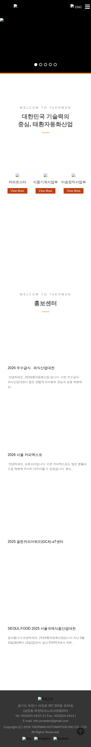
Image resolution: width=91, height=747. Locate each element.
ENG (78, 7)
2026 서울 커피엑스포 (25, 455)
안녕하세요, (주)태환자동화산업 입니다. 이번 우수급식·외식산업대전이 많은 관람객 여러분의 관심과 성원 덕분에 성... (45, 381)
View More (45, 261)
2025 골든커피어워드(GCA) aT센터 (35, 541)
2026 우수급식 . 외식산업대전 (31, 368)
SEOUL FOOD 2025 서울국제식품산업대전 (42, 628)
